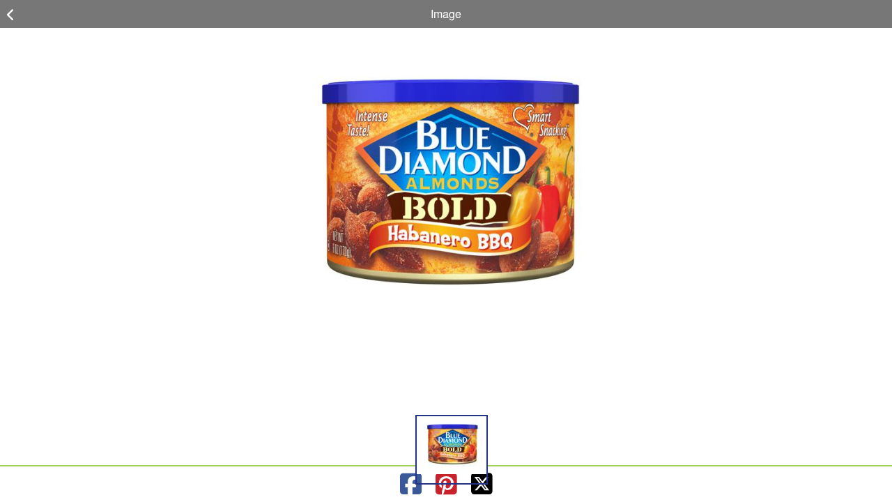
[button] (451, 450)
